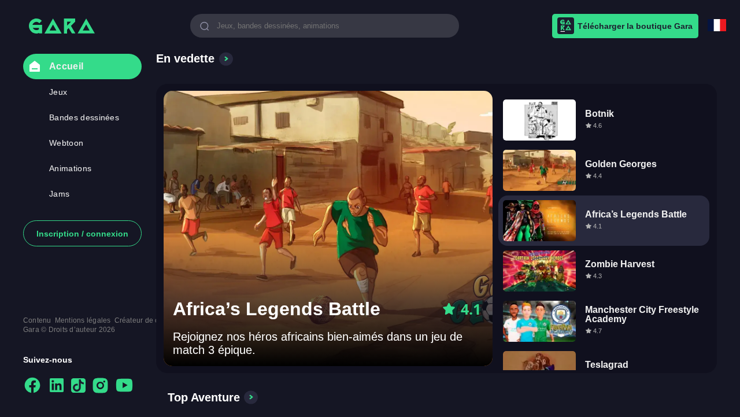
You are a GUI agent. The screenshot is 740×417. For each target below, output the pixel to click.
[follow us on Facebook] (32, 386)
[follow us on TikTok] (78, 386)
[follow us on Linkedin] (56, 386)
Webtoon (66, 142)
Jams (59, 193)
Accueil (66, 66)
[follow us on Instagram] (100, 386)
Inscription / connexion (82, 233)
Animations (70, 168)
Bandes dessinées (84, 117)
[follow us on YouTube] (124, 386)
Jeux (58, 92)
